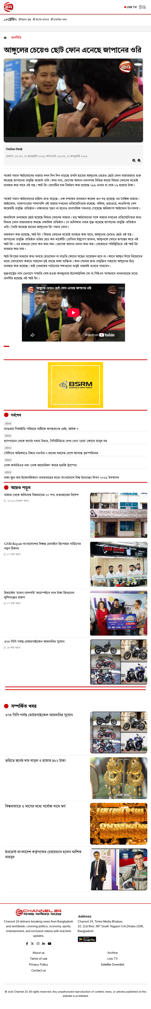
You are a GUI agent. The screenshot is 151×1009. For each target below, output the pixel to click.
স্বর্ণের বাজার (42, 19)
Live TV (112, 958)
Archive (112, 953)
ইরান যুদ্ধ (26, 19)
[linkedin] (43, 944)
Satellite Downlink (112, 964)
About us (38, 953)
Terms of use (38, 958)
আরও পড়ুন (20, 488)
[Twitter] (32, 944)
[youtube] (49, 944)
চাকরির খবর (60, 19)
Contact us (38, 970)
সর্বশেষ (15, 415)
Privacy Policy (38, 964)
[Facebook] (27, 944)
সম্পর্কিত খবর (23, 706)
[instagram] (38, 944)
